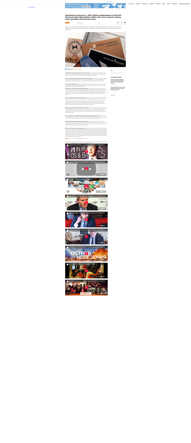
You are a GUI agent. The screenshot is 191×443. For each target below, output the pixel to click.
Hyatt (117, 72)
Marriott (112, 72)
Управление (145, 3)
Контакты (78, 1)
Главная (66, 1)
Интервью (174, 3)
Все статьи (131, 3)
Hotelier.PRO (85, 138)
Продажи (151, 3)
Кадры (163, 3)
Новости (138, 3)
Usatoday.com (71, 138)
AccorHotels (113, 73)
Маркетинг (158, 3)
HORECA (169, 3)
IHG (114, 72)
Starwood (117, 73)
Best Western (120, 72)
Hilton (125, 72)
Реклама (70, 1)
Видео (74, 1)
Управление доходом (184, 3)
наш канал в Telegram (78, 69)
